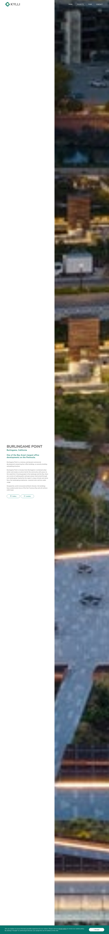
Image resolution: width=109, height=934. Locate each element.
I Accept (96, 930)
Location (28, 496)
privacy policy (63, 929)
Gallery (14, 496)
